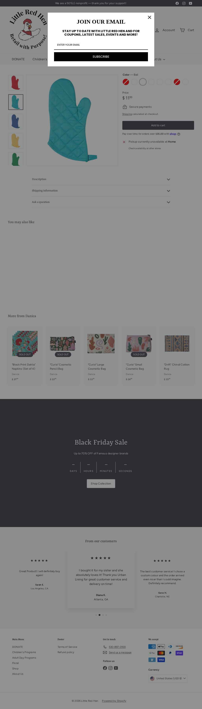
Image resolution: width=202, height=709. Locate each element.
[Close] (149, 17)
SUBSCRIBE (101, 56)
